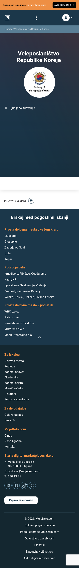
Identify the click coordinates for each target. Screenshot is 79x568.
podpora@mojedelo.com (24, 471)
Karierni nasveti (14, 372)
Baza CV (9, 420)
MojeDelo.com (15, 429)
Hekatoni (10, 394)
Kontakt (9, 446)
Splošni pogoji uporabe (40, 525)
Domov (8, 29)
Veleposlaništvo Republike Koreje (31, 29)
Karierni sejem (13, 383)
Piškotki (39, 545)
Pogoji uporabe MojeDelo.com (39, 532)
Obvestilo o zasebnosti (39, 538)
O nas (8, 435)
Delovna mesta (14, 361)
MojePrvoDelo (13, 388)
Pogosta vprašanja (16, 399)
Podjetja (9, 366)
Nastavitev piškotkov (39, 551)
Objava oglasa (13, 414)
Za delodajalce (15, 408)
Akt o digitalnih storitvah (39, 558)
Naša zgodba (13, 441)
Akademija (11, 377)
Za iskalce (12, 354)
